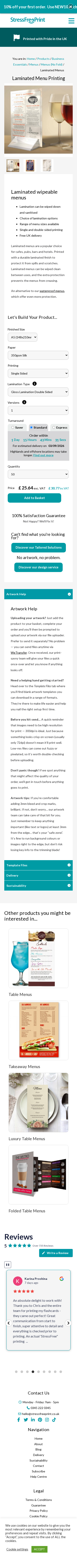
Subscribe (38, 1471)
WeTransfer (19, 652)
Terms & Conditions (38, 1500)
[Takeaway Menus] (38, 1030)
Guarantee (38, 1505)
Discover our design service (38, 567)
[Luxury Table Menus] (38, 1102)
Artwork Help (16, 594)
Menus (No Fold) (51, 64)
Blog (38, 1449)
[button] (9, 1323)
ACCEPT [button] (39, 1549)
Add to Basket (34, 498)
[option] (38, 120)
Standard (40, 427)
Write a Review (57, 1253)
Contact (38, 1465)
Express (61, 427)
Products (43, 58)
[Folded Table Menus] (38, 1174)
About (38, 1444)
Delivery (12, 875)
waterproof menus (52, 291)
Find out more (43, 455)
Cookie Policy (38, 1516)
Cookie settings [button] (17, 1549)
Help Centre (38, 1476)
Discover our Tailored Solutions (39, 547)
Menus (33, 64)
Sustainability (16, 885)
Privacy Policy (39, 1510)
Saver (19, 427)
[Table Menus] (38, 958)
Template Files (16, 865)
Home (31, 58)
